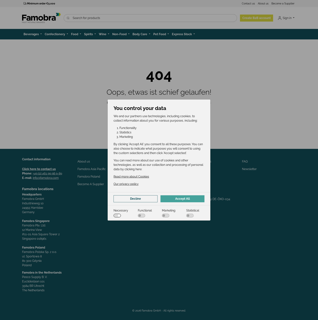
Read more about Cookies (131, 176)
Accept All (182, 198)
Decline (135, 198)
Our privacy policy (126, 184)
